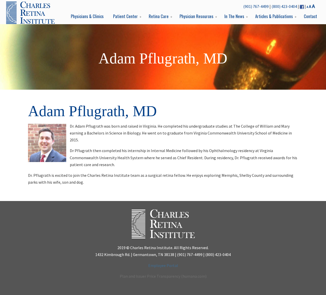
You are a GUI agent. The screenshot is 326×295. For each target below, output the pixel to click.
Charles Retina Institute (30, 12)
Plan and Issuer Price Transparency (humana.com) (163, 276)
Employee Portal (163, 265)
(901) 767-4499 (256, 6)
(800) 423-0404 (284, 6)
